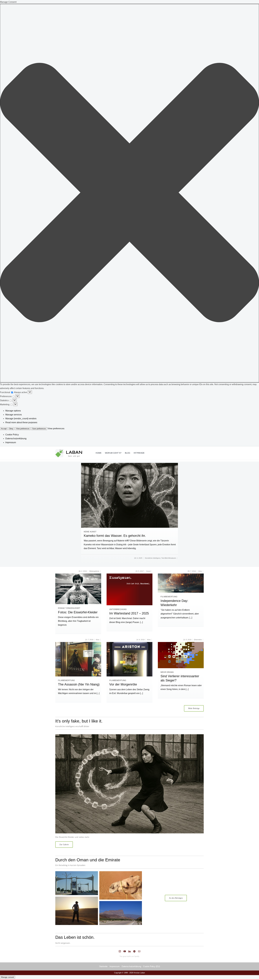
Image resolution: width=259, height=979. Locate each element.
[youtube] (125, 951)
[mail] (139, 951)
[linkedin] (129, 951)
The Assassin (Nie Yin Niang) (79, 684)
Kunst (148, 571)
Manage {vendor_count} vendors (20, 418)
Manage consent (7, 977)
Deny (11, 429)
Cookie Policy (12, 434)
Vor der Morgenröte (123, 684)
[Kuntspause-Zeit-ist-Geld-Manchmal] (129, 574)
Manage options (13, 411)
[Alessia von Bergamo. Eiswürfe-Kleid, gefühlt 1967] (78, 574)
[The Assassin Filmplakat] (78, 643)
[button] (129, 193)
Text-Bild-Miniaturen (168, 558)
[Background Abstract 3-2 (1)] (181, 643)
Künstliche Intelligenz (153, 558)
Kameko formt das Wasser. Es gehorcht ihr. (115, 535)
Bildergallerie (94, 571)
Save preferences (39, 429)
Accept (4, 429)
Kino (200, 571)
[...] (141, 622)
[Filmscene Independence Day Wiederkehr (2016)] (181, 574)
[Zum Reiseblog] (98, 898)
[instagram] (120, 951)
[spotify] (134, 951)
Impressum (10, 442)
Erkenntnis (198, 640)
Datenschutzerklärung (15, 438)
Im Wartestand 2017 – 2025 (129, 613)
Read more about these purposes (21, 422)
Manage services (13, 414)
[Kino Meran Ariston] (129, 643)
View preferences (23, 429)
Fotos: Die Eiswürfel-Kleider (78, 612)
